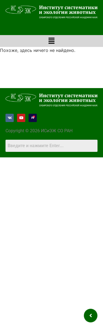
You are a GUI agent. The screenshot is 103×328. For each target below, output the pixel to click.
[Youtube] (21, 118)
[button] (51, 41)
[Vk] (9, 118)
